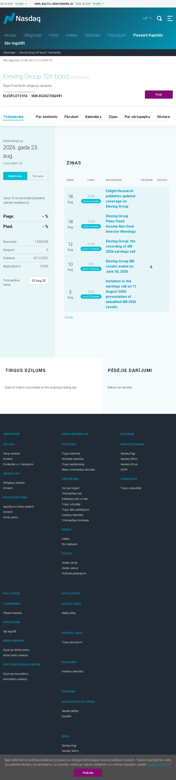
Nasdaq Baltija (70, 711)
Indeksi (71, 35)
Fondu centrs (10, 517)
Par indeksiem (69, 544)
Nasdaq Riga (128, 453)
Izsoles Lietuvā (70, 568)
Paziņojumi (117, 35)
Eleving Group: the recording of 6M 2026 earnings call (120, 246)
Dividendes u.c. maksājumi (18, 464)
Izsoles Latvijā (69, 562)
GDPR (124, 469)
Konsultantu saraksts (15, 679)
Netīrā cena (15, 176)
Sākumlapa (9, 52)
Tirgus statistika (71, 453)
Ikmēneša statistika (72, 458)
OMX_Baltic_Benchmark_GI (51, 3)
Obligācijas (33, 35)
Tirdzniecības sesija (11, 282)
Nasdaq (25, 18)
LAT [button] (146, 18)
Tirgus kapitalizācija (73, 464)
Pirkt (159, 94)
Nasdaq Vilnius (129, 464)
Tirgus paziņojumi (72, 642)
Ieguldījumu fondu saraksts (18, 506)
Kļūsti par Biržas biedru (16, 650)
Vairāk (68, 317)
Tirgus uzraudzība (131, 488)
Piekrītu (88, 772)
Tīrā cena (37, 176)
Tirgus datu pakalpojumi (76, 509)
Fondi (53, 35)
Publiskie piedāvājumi (74, 573)
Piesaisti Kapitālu (148, 35)
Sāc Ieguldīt (14, 43)
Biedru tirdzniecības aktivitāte (78, 469)
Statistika (92, 35)
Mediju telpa (69, 613)
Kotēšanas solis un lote (75, 498)
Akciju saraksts (11, 453)
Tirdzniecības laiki (72, 493)
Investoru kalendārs (72, 515)
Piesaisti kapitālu (12, 613)
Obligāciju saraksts (14, 482)
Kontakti (66, 716)
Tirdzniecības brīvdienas (75, 520)
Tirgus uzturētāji (71, 504)
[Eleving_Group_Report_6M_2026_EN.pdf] (151, 266)
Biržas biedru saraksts (15, 655)
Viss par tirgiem (70, 488)
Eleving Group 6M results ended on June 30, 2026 (120, 266)
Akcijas (10, 35)
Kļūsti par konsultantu (15, 673)
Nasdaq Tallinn (129, 458)
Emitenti (8, 458)
